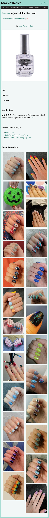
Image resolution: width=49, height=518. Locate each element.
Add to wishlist (19, 18)
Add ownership (7, 18)
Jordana (5, 13)
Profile (36, 7)
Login (41, 3)
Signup (46, 3)
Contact (43, 7)
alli (33, 117)
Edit (31, 26)
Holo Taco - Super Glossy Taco (16, 135)
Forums (22, 7)
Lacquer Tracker (11, 3)
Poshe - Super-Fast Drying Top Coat (18, 137)
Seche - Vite (9, 132)
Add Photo (23, 26)
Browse (6, 7)
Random (29, 7)
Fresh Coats (14, 7)
